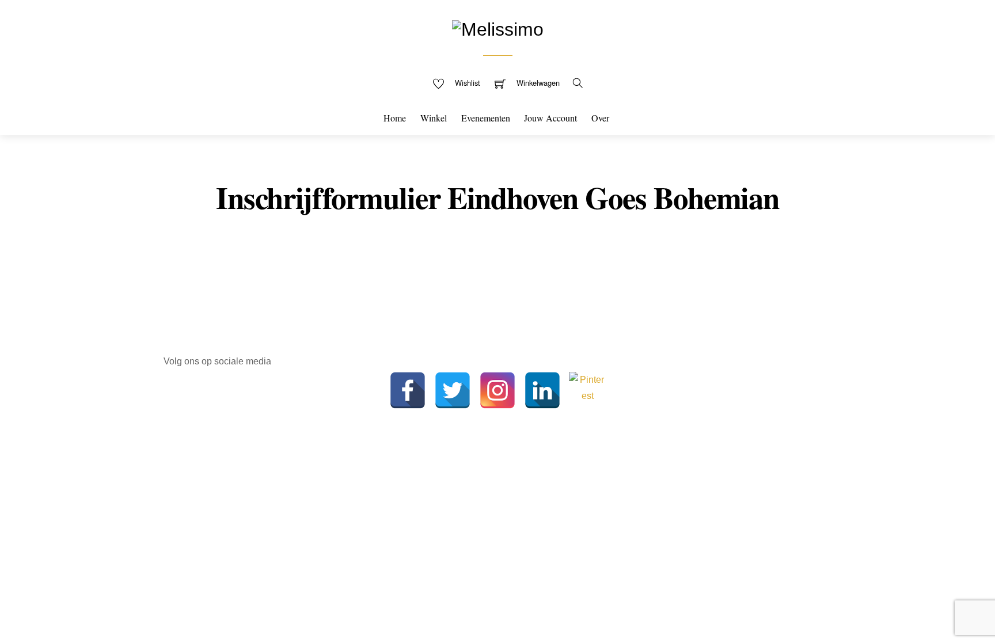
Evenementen (485, 118)
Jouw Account (550, 118)
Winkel (433, 118)
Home (394, 118)
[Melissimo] (498, 27)
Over (600, 118)
